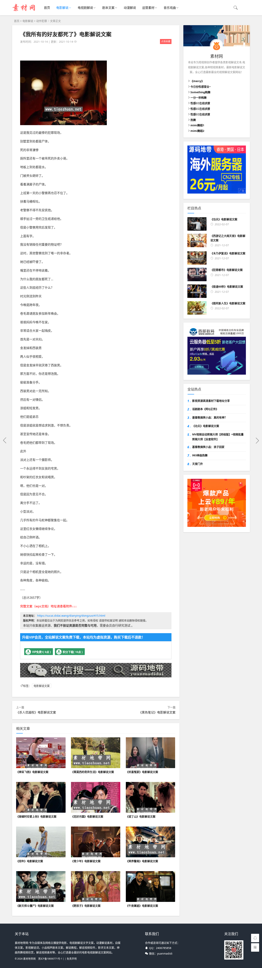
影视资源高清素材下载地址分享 (211, 401)
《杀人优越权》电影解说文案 (36, 712)
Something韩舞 (200, 92)
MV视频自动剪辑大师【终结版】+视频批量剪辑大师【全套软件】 (218, 436)
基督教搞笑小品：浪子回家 (208, 447)
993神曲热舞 (200, 455)
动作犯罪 (41, 21)
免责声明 (72, 958)
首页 (47, 8)
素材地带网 (29, 958)
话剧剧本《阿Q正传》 (205, 409)
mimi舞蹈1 (197, 125)
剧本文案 (108, 8)
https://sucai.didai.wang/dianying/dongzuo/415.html (71, 615)
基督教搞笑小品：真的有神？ (209, 417)
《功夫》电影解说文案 (205, 426)
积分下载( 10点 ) (73, 652)
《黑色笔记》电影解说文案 (157, 712)
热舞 (193, 120)
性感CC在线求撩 (200, 103)
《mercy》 (197, 81)
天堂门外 (197, 464)
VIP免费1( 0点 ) (41, 652)
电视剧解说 (85, 8)
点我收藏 (165, 41)
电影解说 (62, 8)
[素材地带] (24, 11)
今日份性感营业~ (200, 86)
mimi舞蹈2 (197, 131)
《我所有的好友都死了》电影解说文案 (65, 34)
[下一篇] (257, 440)
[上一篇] (5, 440)
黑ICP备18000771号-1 (50, 958)
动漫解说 (130, 8)
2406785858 (163, 948)
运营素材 (148, 8)
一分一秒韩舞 (198, 97)
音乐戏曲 (170, 8)
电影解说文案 (42, 686)
